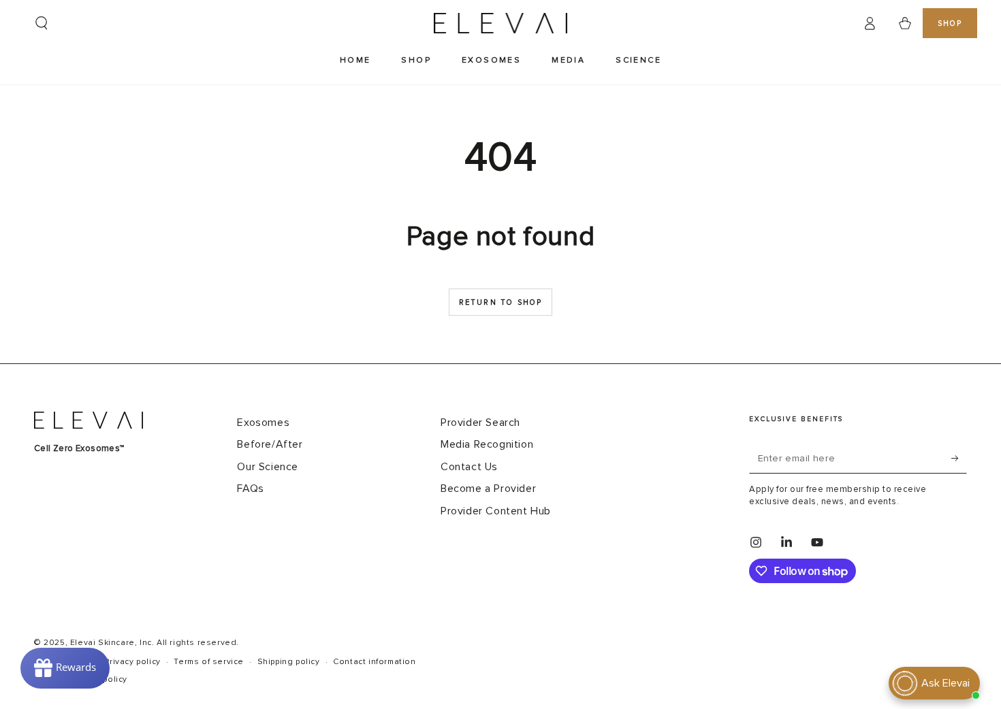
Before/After (269, 444)
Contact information (374, 662)
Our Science (267, 466)
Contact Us (469, 466)
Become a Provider (488, 488)
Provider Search (480, 422)
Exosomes (263, 422)
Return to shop (501, 302)
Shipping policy (288, 662)
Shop (950, 23)
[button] (41, 23)
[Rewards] (65, 668)
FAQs (250, 488)
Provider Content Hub (496, 511)
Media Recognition (487, 444)
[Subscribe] (959, 458)
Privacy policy (132, 662)
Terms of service (209, 662)
